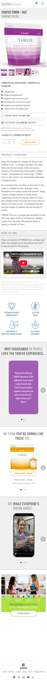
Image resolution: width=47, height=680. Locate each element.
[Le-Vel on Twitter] (19, 677)
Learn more (23, 613)
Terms (5, 672)
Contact (18, 672)
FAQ (30, 672)
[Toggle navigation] (43, 3)
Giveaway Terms (38, 672)
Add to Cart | (23, 473)
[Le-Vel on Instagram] (23, 677)
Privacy (11, 672)
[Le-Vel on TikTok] (33, 677)
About (25, 672)
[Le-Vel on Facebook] (14, 677)
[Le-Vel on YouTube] (28, 677)
